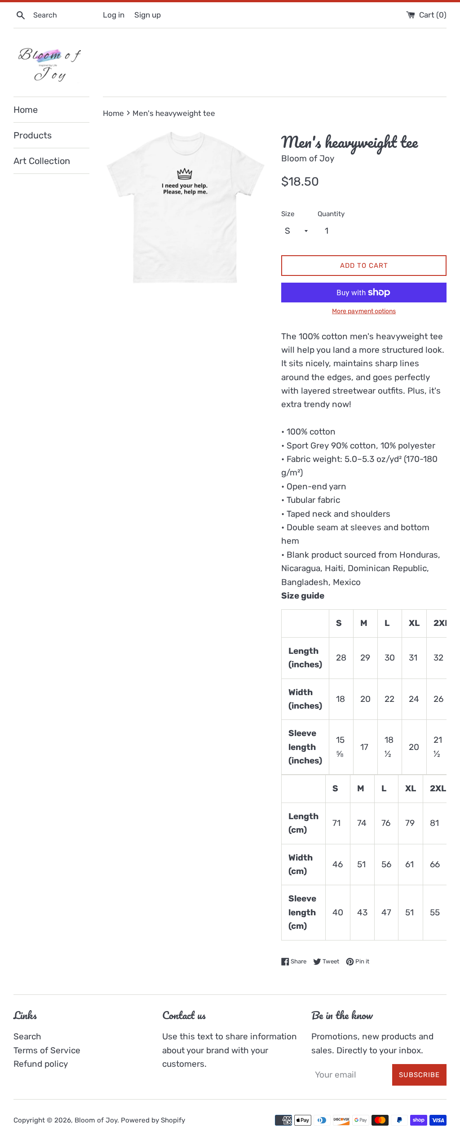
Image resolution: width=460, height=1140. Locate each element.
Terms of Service (46, 1050)
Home (25, 109)
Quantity (331, 214)
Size (288, 214)
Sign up (147, 14)
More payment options (364, 311)
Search (27, 1036)
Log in (113, 14)
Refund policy (40, 1064)
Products (32, 135)
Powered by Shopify (153, 1120)
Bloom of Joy (96, 1120)
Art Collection (41, 160)
